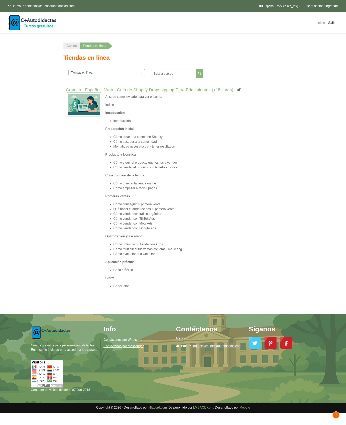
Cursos (71, 46)
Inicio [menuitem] (321, 22)
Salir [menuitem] (331, 22)
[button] (279, 6)
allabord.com (157, 407)
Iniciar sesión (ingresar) (321, 6)
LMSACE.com (203, 407)
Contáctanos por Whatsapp (123, 339)
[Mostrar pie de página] (336, 415)
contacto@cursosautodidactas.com (49, 6)
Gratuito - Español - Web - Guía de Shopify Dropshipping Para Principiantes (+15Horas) (149, 89)
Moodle (244, 407)
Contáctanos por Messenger (124, 346)
